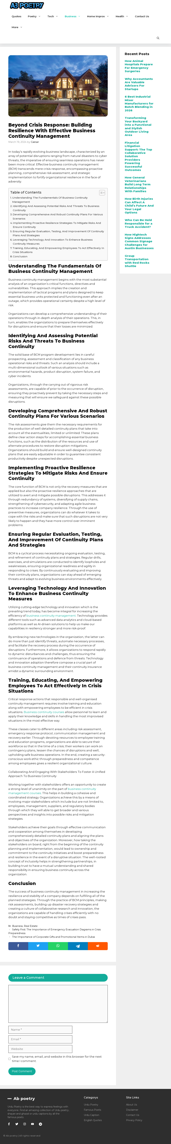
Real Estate (31, 926)
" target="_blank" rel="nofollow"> (58, 946)
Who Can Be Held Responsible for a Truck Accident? (138, 223)
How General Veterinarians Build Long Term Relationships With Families (137, 184)
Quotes (16, 16)
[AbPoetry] (27, 5)
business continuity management (51, 615)
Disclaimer (132, 1109)
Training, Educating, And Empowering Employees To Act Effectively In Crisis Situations (58, 250)
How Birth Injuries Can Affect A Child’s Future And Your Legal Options (139, 205)
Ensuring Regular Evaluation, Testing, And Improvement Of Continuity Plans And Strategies (58, 233)
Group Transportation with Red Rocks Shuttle (137, 261)
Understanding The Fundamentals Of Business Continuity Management (50, 199)
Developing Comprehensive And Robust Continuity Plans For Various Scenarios (58, 216)
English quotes (93, 1120)
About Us (131, 1104)
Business (70, 16)
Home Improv (96, 16)
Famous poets (92, 1109)
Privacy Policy (134, 1120)
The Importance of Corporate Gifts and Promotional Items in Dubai (53, 936)
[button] (158, 38)
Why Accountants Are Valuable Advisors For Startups (139, 84)
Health (120, 16)
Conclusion (20, 256)
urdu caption (91, 1115)
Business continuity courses (44, 712)
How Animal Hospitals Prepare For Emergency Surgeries (139, 66)
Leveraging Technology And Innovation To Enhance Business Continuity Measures (53, 241)
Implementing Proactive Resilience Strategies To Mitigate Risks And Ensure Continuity (57, 225)
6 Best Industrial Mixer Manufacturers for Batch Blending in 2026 (139, 103)
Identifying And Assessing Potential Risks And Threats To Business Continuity (56, 208)
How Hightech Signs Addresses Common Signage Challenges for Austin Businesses (139, 241)
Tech (50, 16)
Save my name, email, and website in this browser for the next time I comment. (57, 1059)
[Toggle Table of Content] (100, 193)
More (15, 27)
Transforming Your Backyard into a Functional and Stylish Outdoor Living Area (138, 126)
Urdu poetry (91, 1104)
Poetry (32, 16)
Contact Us (142, 16)
